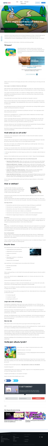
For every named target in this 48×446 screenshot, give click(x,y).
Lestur (15, 28)
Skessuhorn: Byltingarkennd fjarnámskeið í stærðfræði (35, 417)
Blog (1, 437)
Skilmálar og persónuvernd (5, 439)
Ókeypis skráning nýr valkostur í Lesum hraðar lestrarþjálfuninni (14, 417)
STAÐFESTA (38, 398)
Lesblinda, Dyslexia (9, 28)
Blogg (4, 28)
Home (2, 436)
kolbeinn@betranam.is (4, 438)
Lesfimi (14, 438)
